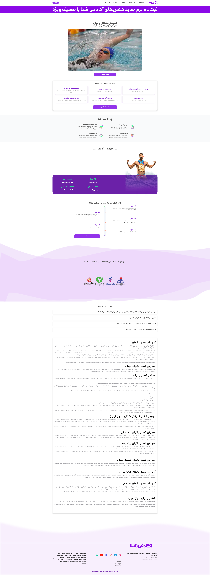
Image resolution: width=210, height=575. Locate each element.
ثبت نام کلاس (105, 107)
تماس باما (107, 3)
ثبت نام (87, 236)
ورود (55, 3)
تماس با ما (118, 563)
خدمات (123, 3)
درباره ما (115, 3)
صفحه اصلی (141, 3)
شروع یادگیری (105, 74)
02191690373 (145, 557)
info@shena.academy (148, 559)
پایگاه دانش (132, 3)
